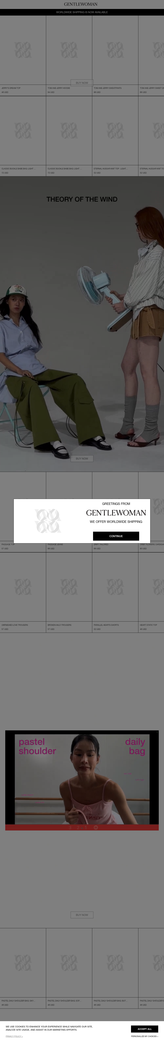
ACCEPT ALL (145, 1029)
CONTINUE (116, 536)
